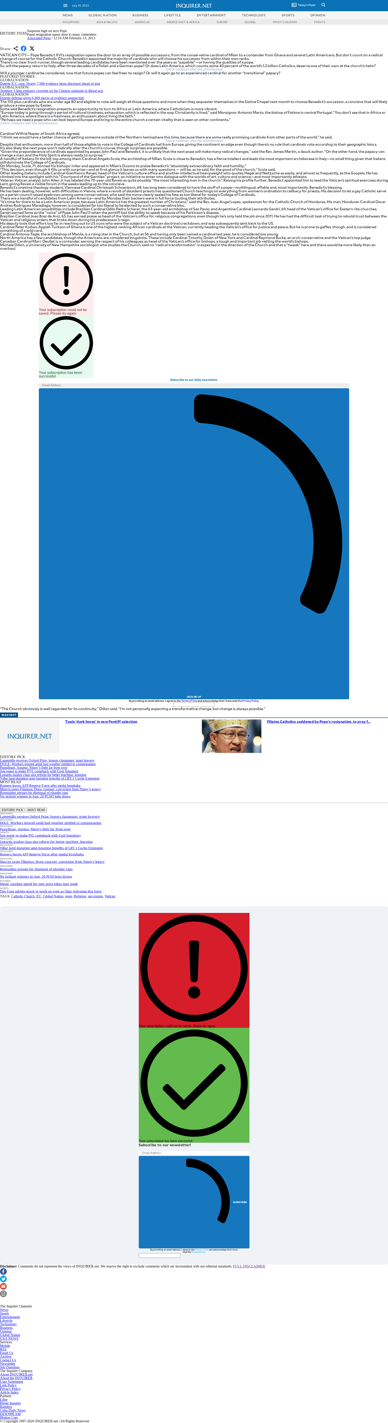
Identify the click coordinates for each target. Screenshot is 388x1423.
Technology (8, 1324)
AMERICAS (142, 22)
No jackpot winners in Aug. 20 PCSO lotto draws (35, 796)
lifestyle (172, 15)
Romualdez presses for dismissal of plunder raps (34, 793)
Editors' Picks (13, 33)
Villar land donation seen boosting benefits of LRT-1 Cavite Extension (49, 778)
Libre (4, 1399)
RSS (3, 1349)
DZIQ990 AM (10, 1414)
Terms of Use (189, 700)
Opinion (6, 1331)
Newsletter (7, 1364)
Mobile (5, 1346)
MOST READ (36, 810)
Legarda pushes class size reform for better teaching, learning (43, 775)
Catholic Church (23, 896)
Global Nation (53, 896)
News (68, 15)
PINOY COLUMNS (285, 22)
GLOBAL (250, 22)
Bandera (6, 1407)
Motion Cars (9, 1417)
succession (95, 896)
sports (288, 15)
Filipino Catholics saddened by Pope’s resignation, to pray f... (319, 721)
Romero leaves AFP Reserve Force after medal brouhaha (40, 785)
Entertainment (10, 1317)
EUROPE (222, 22)
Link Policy (8, 1385)
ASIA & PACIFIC (107, 22)
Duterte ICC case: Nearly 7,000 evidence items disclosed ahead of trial (50, 84)
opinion (317, 15)
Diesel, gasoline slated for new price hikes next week (39, 884)
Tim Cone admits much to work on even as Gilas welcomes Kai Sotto (50, 891)
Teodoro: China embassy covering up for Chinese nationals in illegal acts (51, 91)
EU (38, 896)
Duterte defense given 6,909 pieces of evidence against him (42, 98)
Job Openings (10, 1367)
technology (254, 15)
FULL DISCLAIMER (249, 1266)
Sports (4, 1313)
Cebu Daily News (13, 1410)
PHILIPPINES (71, 22)
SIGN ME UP (194, 696)
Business (6, 1328)
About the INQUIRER (16, 1378)
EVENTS (319, 22)
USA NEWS (9, 1338)
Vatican (110, 896)
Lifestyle (6, 1320)
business (140, 15)
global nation (102, 15)
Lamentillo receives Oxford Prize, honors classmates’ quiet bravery (47, 760)
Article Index (9, 1392)
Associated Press (39, 38)
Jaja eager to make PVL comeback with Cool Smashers (39, 771)
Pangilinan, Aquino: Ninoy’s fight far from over (33, 768)
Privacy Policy (250, 700)
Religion (80, 896)
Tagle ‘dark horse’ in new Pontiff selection (101, 721)
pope (68, 896)
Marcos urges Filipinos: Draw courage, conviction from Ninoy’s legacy (50, 789)
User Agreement (11, 1382)
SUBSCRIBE (240, 1202)
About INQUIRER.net (16, 1374)
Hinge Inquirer (10, 1403)
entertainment (211, 15)
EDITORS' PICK (12, 810)
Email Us (6, 1353)
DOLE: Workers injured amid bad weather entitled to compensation (48, 764)
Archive (5, 1356)
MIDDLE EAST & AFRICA (183, 22)
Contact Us (8, 1360)
